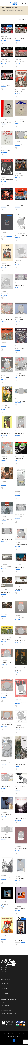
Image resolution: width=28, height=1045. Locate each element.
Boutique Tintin (5, 985)
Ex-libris (7, 637)
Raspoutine (4, 430)
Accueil (3, 10)
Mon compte (4, 983)
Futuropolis (4, 177)
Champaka (3, 263)
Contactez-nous (5, 1005)
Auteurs (17, 89)
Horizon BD (4, 119)
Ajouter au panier (2, 43)
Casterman (4, 36)
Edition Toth (18, 699)
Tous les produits (5, 993)
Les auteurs (4, 991)
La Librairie (3, 1003)
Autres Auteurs (23, 456)
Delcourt (3, 375)
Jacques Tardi (23, 398)
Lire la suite (16, 148)
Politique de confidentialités (8, 1008)
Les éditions (4, 988)
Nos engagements (6, 1010)
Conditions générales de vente (8, 1013)
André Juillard (18, 233)
